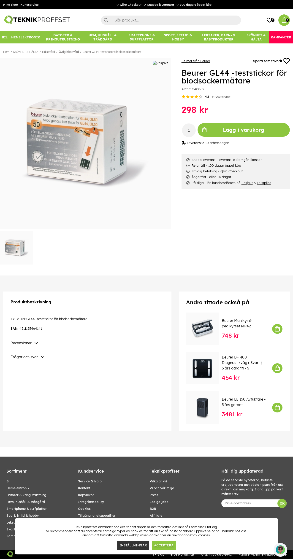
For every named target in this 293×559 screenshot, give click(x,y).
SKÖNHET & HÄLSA (25, 51)
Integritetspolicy (91, 502)
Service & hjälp (90, 481)
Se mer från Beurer (196, 61)
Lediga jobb (159, 502)
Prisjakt (247, 183)
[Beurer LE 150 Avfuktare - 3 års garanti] (205, 407)
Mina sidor (10, 4)
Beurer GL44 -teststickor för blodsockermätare (112, 51)
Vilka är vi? (158, 481)
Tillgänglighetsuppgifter (97, 516)
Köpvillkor (86, 495)
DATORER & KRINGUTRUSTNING (26, 495)
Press (154, 495)
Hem (6, 51)
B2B (153, 509)
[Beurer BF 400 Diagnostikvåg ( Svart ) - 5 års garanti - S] (205, 368)
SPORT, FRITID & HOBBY (22, 516)
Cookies (84, 509)
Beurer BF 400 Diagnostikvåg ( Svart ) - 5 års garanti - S (243, 362)
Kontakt (84, 488)
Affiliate (156, 516)
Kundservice (29, 4)
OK (282, 503)
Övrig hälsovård (69, 51)
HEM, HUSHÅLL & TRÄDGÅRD (25, 502)
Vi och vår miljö (162, 488)
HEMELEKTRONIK (17, 488)
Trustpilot (264, 183)
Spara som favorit (267, 61)
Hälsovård (48, 51)
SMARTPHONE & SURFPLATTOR (26, 509)
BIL (8, 481)
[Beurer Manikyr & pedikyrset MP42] (205, 329)
